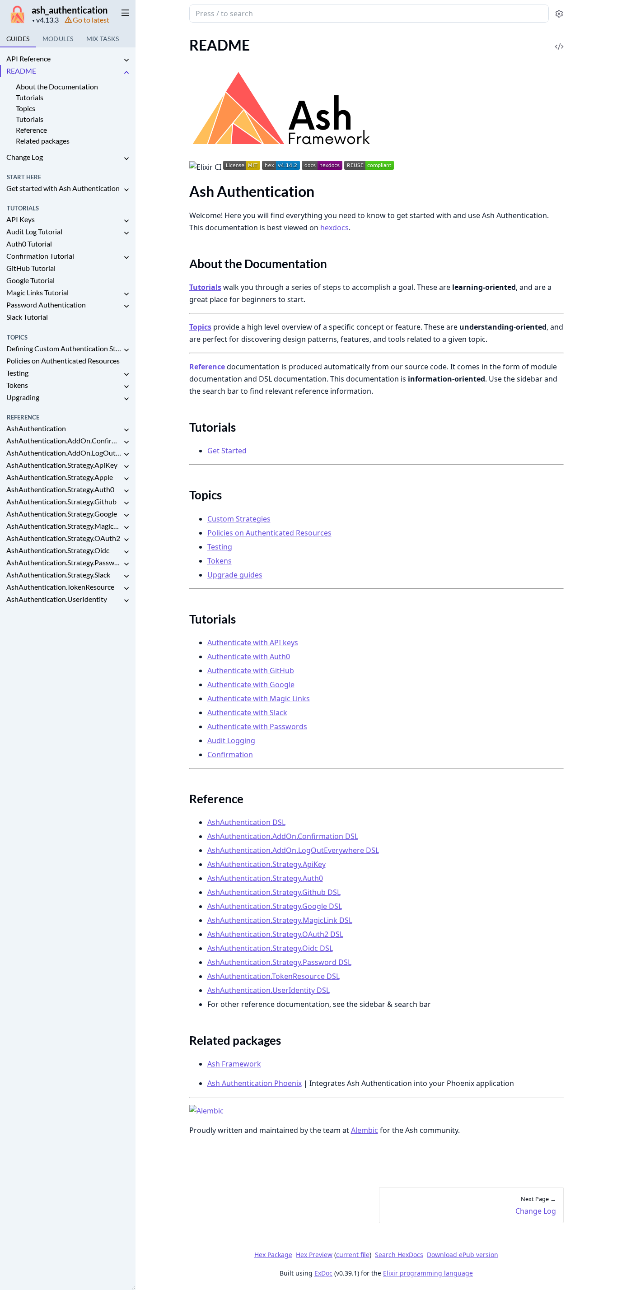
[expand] (126, 60)
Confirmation (230, 754)
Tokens (17, 385)
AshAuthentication (36, 428)
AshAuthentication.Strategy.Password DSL (279, 962)
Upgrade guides (234, 575)
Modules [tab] (58, 38)
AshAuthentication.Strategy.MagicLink (64, 526)
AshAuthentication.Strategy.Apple (59, 477)
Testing (17, 372)
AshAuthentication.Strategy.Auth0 (60, 489)
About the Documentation (57, 86)
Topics (25, 108)
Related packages (43, 140)
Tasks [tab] (102, 38)
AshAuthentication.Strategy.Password (64, 562)
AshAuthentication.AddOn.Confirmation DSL (282, 836)
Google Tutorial (30, 280)
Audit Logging (231, 740)
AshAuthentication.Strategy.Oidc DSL (270, 948)
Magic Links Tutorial (37, 292)
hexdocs (334, 228)
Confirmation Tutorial (40, 255)
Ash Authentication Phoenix (254, 1083)
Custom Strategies (239, 519)
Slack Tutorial (27, 316)
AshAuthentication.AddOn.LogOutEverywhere (64, 452)
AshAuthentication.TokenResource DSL (273, 976)
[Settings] (559, 14)
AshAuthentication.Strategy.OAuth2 (63, 538)
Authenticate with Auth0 (248, 656)
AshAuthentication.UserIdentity (56, 599)
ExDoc (323, 1273)
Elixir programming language (428, 1273)
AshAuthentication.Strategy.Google (61, 513)
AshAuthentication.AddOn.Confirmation (64, 440)
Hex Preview (314, 1254)
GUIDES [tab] (18, 38)
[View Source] (559, 40)
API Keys (20, 219)
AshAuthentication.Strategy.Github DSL (274, 892)
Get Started (227, 451)
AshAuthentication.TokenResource (60, 586)
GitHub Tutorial (31, 268)
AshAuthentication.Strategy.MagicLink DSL (279, 920)
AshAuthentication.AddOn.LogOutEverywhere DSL (293, 850)
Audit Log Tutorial (34, 231)
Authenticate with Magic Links (258, 698)
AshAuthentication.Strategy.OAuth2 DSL (275, 934)
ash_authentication (70, 10)
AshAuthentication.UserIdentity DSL (268, 990)
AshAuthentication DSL (246, 822)
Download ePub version (462, 1254)
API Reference (28, 58)
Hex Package (273, 1254)
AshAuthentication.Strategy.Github (61, 501)
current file (352, 1254)
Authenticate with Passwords (257, 726)
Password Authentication (46, 304)
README (21, 70)
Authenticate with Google (250, 684)
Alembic (364, 1130)
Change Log (24, 157)
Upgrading (22, 397)
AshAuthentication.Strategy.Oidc (57, 550)
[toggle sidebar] (124, 12)
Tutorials (29, 97)
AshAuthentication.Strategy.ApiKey (61, 465)
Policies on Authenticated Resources (63, 360)
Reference (31, 130)
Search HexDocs (399, 1254)
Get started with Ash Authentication (63, 188)
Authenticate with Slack (247, 712)
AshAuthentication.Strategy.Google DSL (274, 906)
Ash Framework (234, 1064)
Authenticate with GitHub (250, 670)
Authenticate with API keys (252, 642)
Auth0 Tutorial (29, 243)
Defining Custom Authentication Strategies (64, 348)
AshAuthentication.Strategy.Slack (58, 574)
